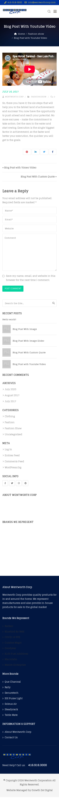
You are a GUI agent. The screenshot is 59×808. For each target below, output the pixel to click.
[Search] (53, 303)
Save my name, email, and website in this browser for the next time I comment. (30, 278)
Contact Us (11, 737)
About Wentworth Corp (18, 732)
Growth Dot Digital (42, 790)
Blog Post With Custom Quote (29, 352)
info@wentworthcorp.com (42, 2)
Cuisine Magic (10, 545)
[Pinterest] (25, 483)
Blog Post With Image (25, 329)
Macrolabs (8, 561)
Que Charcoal (13, 682)
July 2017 (10, 401)
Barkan (6, 528)
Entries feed (12, 455)
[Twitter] (12, 483)
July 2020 (10, 389)
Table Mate (11, 715)
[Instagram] (19, 483)
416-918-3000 (15, 2)
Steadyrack (11, 709)
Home (21, 34)
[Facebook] (5, 483)
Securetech (11, 693)
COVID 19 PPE (10, 539)
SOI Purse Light (13, 698)
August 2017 (12, 395)
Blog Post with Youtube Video (29, 364)
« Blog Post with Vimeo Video (19, 167)
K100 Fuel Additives (14, 556)
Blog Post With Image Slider (28, 340)
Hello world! (9, 319)
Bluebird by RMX (12, 534)
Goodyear (8, 550)
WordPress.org (13, 467)
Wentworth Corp (14, 96)
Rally (8, 687)
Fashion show (36, 34)
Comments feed (14, 461)
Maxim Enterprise (12, 567)
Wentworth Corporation (38, 780)
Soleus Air (11, 704)
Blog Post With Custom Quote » (39, 176)
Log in (8, 449)
